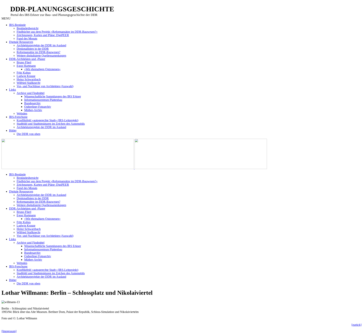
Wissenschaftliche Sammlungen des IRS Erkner (52, 96)
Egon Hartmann (26, 65)
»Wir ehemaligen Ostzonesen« (42, 69)
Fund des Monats (27, 38)
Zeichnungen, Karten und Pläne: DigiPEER (43, 35)
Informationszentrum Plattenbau (43, 99)
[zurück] (356, 324)
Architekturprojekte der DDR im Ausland (41, 45)
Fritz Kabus (24, 72)
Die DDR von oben (28, 134)
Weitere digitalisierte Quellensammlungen (41, 55)
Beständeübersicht (27, 28)
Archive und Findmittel (30, 93)
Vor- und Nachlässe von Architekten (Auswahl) (45, 86)
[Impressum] (9, 331)
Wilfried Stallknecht (28, 82)
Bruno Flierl (24, 62)
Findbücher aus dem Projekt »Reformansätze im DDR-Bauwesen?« (57, 31)
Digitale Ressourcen (21, 42)
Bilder (12, 130)
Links (12, 89)
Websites (22, 113)
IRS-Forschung (18, 116)
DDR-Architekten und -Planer (27, 59)
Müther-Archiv (33, 110)
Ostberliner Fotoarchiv (37, 106)
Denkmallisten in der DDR (33, 48)
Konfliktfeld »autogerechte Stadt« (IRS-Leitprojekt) (47, 120)
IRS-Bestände (17, 25)
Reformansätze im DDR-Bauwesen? (38, 52)
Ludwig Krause (26, 76)
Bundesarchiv (32, 103)
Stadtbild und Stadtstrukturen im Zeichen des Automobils (51, 123)
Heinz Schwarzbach (29, 79)
